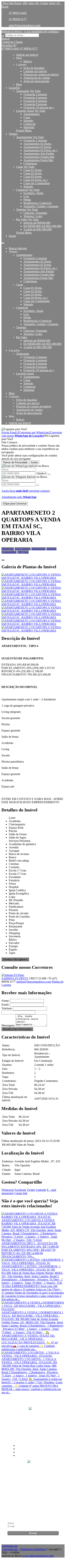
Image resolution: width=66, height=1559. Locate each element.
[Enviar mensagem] (48, 474)
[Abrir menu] (2, 242)
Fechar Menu (24, 130)
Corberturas (30, 163)
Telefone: (6, 1008)
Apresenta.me (9, 1545)
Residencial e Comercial (37, 203)
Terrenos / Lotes (32, 216)
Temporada (22, 91)
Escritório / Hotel (33, 193)
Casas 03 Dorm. (32, 176)
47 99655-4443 (18, 12)
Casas (26, 117)
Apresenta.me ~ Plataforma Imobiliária (23, 1549)
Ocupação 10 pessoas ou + (38, 107)
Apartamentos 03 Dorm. (37, 147)
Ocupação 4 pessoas (35, 97)
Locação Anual (25, 110)
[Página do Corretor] (12, 975)
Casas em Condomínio (36, 183)
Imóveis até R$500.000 (36, 222)
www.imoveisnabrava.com (38, 1555)
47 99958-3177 (18, 19)
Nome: (5, 1000)
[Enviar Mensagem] (37, 485)
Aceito (34, 462)
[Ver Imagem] (33, 576)
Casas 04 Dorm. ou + (35, 179)
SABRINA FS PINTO (14, 978)
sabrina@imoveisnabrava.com (33, 981)
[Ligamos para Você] (14, 429)
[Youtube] (33, 1423)
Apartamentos (31, 114)
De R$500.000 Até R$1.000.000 (42, 226)
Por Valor (21, 219)
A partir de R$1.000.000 (37, 229)
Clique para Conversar (14, 503)
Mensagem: (8, 1025)
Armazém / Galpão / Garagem (40, 206)
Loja (26, 196)
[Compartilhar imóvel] (2, 560)
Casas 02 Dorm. (32, 173)
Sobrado (28, 120)
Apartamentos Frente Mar (38, 160)
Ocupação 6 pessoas (35, 100)
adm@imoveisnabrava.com (24, 25)
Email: (5, 1004)
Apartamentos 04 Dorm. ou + (40, 150)
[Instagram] (33, 1417)
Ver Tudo (35, 91)
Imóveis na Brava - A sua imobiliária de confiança (30, 31)
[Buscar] (2, 36)
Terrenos (21, 209)
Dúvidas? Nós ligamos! (15, 959)
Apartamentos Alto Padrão (38, 153)
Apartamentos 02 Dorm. (37, 143)
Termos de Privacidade (15, 462)
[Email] (33, 1430)
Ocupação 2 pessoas (35, 94)
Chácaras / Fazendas (35, 212)
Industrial (28, 127)
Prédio (27, 199)
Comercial (29, 124)
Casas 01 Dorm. (32, 170)
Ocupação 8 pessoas (35, 104)
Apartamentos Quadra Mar (38, 156)
